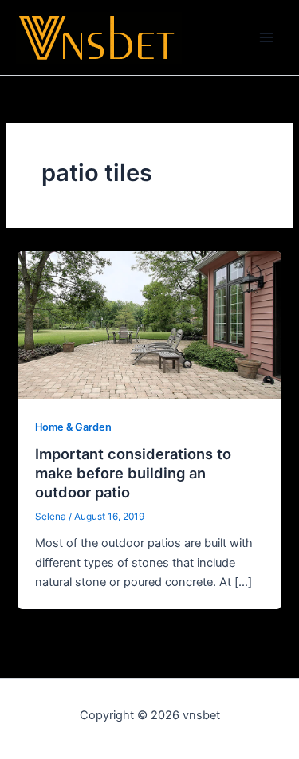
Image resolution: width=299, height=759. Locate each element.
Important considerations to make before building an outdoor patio (133, 472)
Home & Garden (73, 427)
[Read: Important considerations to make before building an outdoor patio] (149, 324)
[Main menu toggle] (266, 37)
